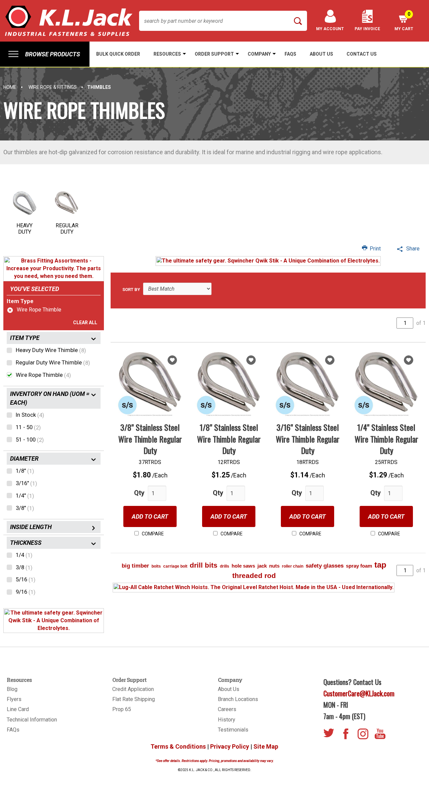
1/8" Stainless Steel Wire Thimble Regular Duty (229, 438)
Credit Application (133, 689)
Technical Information (32, 719)
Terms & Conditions (178, 746)
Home (9, 87)
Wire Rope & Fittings (52, 87)
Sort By (131, 289)
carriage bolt (175, 566)
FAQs (13, 730)
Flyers (14, 699)
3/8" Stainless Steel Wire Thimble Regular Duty (150, 438)
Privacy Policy (229, 746)
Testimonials (233, 730)
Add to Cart (150, 516)
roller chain (292, 566)
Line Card (18, 709)
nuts (274, 566)
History (226, 719)
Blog (12, 689)
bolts (156, 566)
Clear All (85, 322)
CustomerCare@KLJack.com (358, 693)
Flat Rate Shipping (133, 699)
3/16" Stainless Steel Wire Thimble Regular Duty (308, 438)
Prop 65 (121, 709)
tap (380, 564)
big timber (135, 566)
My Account (330, 28)
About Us (228, 689)
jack (262, 566)
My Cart (403, 21)
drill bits (204, 565)
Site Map (265, 746)
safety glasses (325, 566)
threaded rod (254, 575)
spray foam (359, 566)
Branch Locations (238, 699)
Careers (227, 709)
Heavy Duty (24, 228)
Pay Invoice (367, 28)
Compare (152, 533)
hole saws (243, 566)
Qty (139, 493)
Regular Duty (67, 228)
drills (224, 566)
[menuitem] (44, 54)
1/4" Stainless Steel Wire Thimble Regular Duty (386, 438)
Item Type (20, 301)
